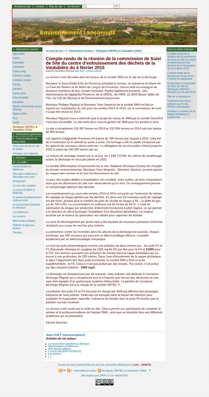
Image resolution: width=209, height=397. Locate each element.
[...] (49, 356)
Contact (40, 6)
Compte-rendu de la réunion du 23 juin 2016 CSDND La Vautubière (180, 76)
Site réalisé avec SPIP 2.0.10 (97, 375)
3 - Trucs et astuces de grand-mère (25, 140)
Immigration (19, 181)
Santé (16, 122)
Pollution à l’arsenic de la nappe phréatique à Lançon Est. (181, 114)
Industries (18, 102)
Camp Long (19, 71)
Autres (16, 58)
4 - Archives (19, 157)
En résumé (74, 6)
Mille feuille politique (59, 348)
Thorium (17, 232)
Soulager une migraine (25, 153)
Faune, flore (19, 93)
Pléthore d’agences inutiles (23, 227)
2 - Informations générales (27, 134)
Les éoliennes (20, 212)
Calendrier (18, 62)
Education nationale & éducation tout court (25, 175)
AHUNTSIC (122, 375)
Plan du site (55, 6)
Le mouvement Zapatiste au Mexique (68, 343)
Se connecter (108, 364)
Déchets (17, 88)
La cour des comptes (24, 185)
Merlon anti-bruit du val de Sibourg (27, 108)
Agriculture (19, 53)
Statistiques (124, 364)
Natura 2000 (20, 113)
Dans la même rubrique (180, 49)
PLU (15, 118)
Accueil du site (54, 51)
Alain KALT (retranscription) (88, 71)
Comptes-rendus (22, 80)
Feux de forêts (20, 97)
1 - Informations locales (79, 51)
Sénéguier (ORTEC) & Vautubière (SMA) (119, 51)
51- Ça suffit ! (20, 162)
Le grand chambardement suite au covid (27, 199)
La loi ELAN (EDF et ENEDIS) (64, 351)
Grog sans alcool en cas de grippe (26, 147)
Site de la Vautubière (178, 96)
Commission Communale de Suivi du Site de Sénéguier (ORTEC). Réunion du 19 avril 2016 (181, 88)
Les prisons (54, 353)
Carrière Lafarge (22, 75)
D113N (16, 84)
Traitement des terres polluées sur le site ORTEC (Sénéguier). (179, 103)
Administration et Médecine (63, 346)
